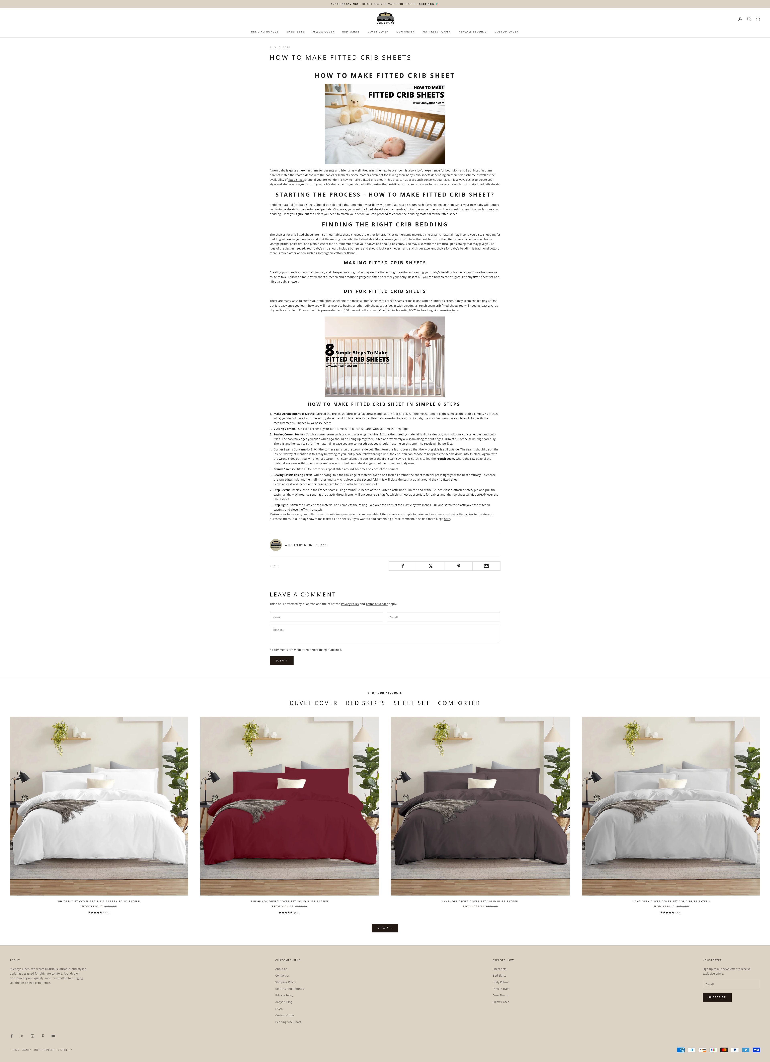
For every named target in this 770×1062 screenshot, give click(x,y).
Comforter (405, 31)
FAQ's (279, 1008)
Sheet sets (500, 969)
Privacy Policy (350, 604)
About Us (281, 969)
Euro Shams (501, 995)
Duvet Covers (501, 989)
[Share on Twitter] (431, 566)
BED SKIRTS (351, 31)
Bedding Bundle (264, 31)
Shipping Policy (285, 982)
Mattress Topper (437, 31)
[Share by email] (486, 566)
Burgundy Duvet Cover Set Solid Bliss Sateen (289, 901)
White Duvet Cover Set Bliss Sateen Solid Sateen (99, 901)
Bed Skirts (366, 703)
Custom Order (507, 31)
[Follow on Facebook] (12, 1036)
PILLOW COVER (323, 31)
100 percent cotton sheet (361, 310)
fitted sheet (296, 180)
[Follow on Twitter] (22, 1036)
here (447, 519)
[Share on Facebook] (403, 566)
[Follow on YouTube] (53, 1036)
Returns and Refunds (289, 989)
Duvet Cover (378, 31)
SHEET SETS (296, 31)
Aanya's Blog (283, 1002)
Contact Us (282, 975)
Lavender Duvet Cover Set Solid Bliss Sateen (480, 901)
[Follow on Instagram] (32, 1036)
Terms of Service (377, 604)
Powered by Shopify (57, 1049)
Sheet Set (412, 703)
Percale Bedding (473, 31)
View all (385, 928)
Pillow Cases (501, 1002)
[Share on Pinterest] (458, 566)
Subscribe (717, 997)
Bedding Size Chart (288, 1022)
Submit (282, 660)
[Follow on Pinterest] (43, 1036)
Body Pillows (501, 982)
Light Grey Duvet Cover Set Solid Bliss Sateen (671, 901)
